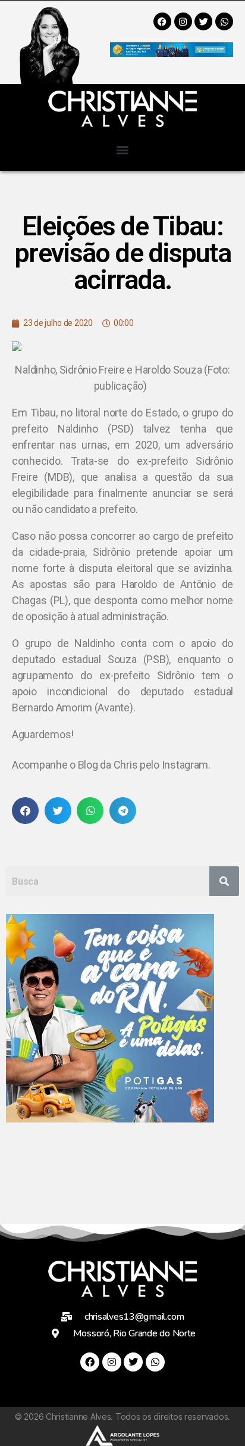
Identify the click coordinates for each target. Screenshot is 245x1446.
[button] (123, 149)
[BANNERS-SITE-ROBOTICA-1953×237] (171, 53)
